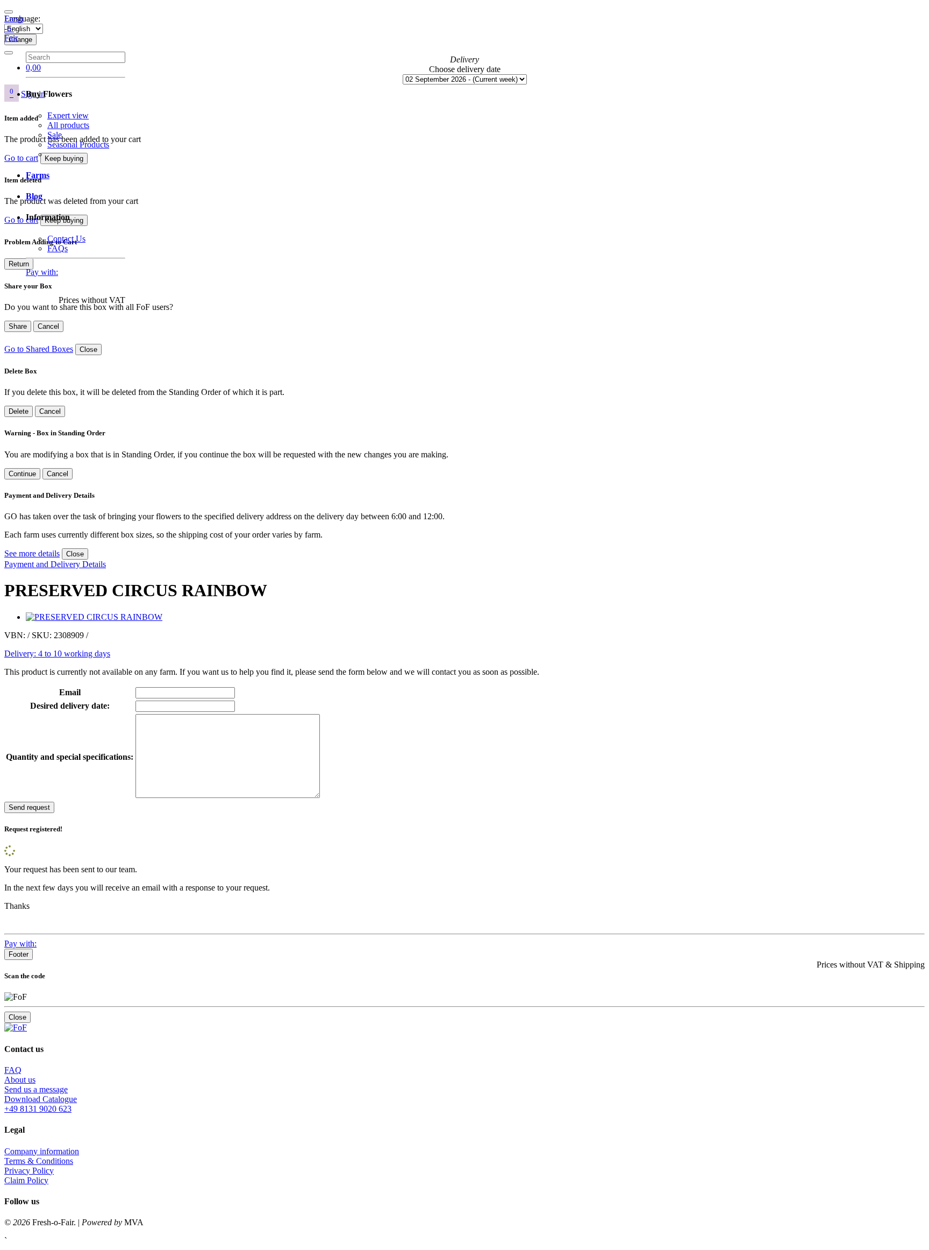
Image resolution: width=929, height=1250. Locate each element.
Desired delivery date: (70, 705)
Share (18, 326)
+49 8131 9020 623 (38, 1108)
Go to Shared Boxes (38, 349)
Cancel (48, 326)
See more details (32, 553)
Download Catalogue (40, 1099)
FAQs (57, 248)
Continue (22, 474)
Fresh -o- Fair (13, 28)
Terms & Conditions (38, 1161)
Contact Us (66, 238)
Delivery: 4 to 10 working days (57, 653)
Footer (18, 954)
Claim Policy (26, 1180)
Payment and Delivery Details (55, 564)
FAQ (13, 1070)
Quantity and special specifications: (69, 756)
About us (19, 1079)
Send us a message (36, 1089)
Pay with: (42, 272)
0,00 (33, 67)
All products (68, 125)
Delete (18, 411)
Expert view (68, 115)
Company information (41, 1151)
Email (70, 692)
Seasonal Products (78, 144)
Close (88, 349)
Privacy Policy (29, 1170)
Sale (54, 134)
